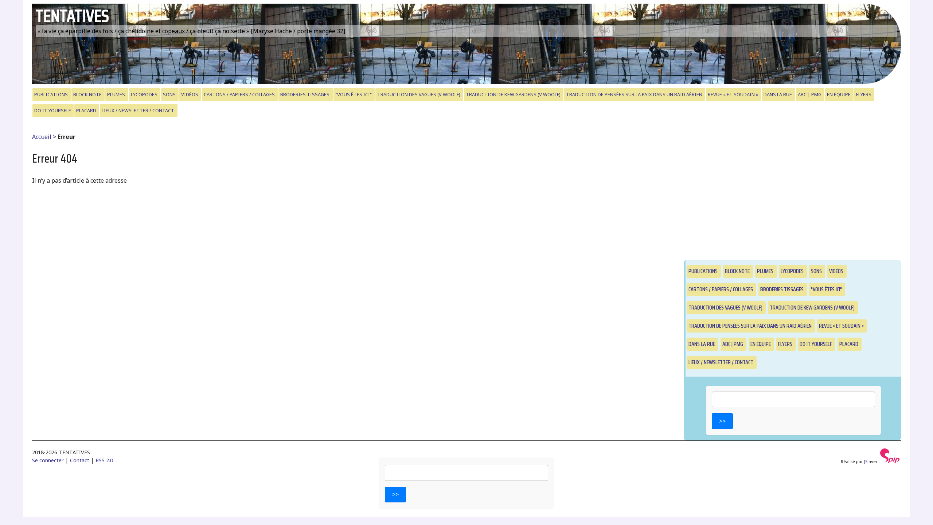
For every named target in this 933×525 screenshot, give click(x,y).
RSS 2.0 (104, 460)
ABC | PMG (809, 94)
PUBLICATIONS (51, 94)
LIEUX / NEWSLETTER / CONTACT (138, 110)
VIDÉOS (189, 94)
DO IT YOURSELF (52, 110)
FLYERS (863, 94)
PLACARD (86, 110)
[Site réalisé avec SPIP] (890, 461)
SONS (169, 94)
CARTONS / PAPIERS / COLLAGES (239, 94)
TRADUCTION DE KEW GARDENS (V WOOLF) (513, 94)
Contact (79, 460)
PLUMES (116, 94)
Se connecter (48, 460)
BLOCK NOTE (87, 94)
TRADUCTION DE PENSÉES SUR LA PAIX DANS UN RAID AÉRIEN (634, 94)
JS (865, 461)
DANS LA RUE (778, 94)
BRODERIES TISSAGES (304, 94)
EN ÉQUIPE (839, 94)
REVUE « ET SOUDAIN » (733, 94)
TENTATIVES (72, 16)
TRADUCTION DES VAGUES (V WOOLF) (418, 94)
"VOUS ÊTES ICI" (353, 94)
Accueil (41, 137)
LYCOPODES (144, 94)
